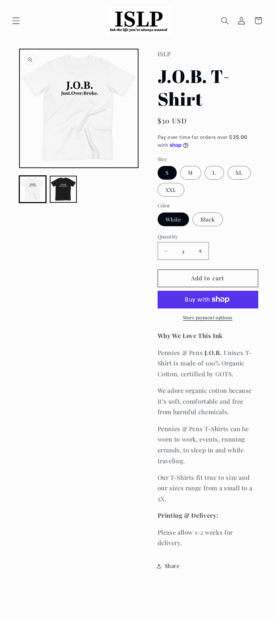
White (173, 219)
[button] (16, 20)
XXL (171, 189)
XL (239, 172)
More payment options (208, 317)
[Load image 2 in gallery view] (63, 189)
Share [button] (172, 565)
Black (208, 219)
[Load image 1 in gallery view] (32, 189)
